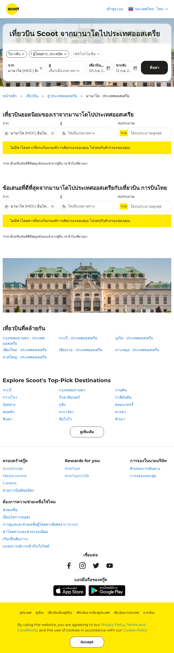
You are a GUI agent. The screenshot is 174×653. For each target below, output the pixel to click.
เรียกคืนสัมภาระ (16, 539)
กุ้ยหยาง (9, 404)
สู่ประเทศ (25, 612)
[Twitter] (96, 565)
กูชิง (62, 404)
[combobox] (29, 133)
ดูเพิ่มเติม (87, 432)
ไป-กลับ (14, 54)
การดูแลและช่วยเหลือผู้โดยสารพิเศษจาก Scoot (40, 524)
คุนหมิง (8, 412)
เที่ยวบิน (32, 96)
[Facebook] (68, 565)
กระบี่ (7, 390)
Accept (87, 642)
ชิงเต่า (7, 419)
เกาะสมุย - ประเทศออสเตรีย (137, 350)
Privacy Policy (113, 625)
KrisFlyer (72, 468)
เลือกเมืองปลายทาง (64, 71)
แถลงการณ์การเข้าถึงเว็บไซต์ (26, 546)
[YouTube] (109, 565)
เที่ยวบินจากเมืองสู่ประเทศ (92, 612)
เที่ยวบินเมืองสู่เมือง (60, 612)
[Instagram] (82, 565)
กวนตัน (121, 390)
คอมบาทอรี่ (124, 404)
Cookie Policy (135, 630)
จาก (11, 65)
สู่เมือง (40, 612)
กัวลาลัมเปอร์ (69, 397)
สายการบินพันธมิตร (18, 490)
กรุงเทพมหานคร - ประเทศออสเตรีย (23, 341)
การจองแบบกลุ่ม (143, 476)
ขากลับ (121, 65)
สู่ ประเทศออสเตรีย (62, 96)
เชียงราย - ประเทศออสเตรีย (80, 350)
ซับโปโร (65, 419)
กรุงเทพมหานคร (72, 390)
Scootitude (13, 468)
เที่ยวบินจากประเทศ (126, 612)
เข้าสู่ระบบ (114, 9)
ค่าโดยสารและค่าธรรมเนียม (25, 532)
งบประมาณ (126, 123)
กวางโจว (10, 397)
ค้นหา (154, 67)
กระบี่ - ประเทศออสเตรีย (78, 338)
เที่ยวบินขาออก (97, 65)
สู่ (50, 65)
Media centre (15, 476)
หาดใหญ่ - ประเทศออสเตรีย (25, 357)
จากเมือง (149, 612)
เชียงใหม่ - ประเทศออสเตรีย (25, 350)
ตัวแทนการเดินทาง (145, 468)
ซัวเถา (120, 419)
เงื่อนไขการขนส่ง (16, 517)
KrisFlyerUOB (77, 476)
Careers (10, 483)
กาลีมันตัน (123, 397)
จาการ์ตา (66, 412)
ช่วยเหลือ (10, 510)
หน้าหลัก (10, 96)
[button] (49, 54)
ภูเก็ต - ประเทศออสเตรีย (134, 338)
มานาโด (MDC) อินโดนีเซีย (23, 71)
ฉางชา (120, 412)
